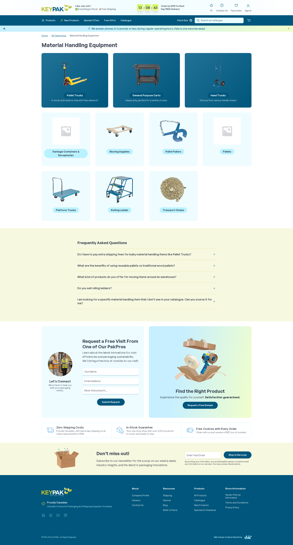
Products (199, 488)
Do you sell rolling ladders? (94, 288)
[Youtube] (58, 515)
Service (167, 500)
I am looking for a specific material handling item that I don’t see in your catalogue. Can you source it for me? (144, 301)
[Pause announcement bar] (4, 28)
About (135, 488)
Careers (136, 500)
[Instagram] (65, 515)
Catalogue (199, 500)
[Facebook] (50, 515)
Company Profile (140, 495)
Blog (165, 505)
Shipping (167, 495)
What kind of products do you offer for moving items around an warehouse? (126, 277)
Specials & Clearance (205, 510)
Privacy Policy (232, 507)
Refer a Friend (170, 510)
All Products (200, 495)
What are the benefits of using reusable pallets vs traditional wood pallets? (126, 265)
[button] (48, 20)
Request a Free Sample (200, 405)
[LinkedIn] (43, 515)
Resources (169, 488)
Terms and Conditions (236, 502)
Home (45, 35)
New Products (201, 505)
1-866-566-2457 (83, 6)
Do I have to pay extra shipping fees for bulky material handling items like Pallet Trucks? (134, 254)
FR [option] (211, 10)
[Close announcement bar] (289, 28)
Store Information (235, 488)
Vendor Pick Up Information (233, 496)
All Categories (58, 35)
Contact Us (138, 505)
